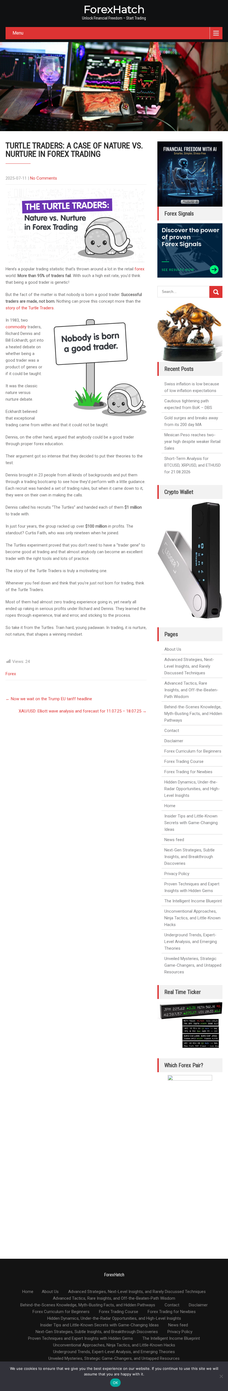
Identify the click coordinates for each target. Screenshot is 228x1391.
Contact (171, 730)
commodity (16, 326)
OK (115, 1382)
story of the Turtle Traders (30, 307)
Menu (18, 33)
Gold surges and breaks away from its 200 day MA (191, 421)
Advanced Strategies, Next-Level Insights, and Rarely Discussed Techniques (189, 666)
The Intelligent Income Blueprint (193, 900)
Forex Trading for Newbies (188, 771)
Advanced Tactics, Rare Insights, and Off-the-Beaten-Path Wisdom (191, 690)
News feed (174, 839)
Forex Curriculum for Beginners (192, 751)
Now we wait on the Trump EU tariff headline (49, 698)
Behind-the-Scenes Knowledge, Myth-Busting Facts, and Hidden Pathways (193, 713)
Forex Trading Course (184, 761)
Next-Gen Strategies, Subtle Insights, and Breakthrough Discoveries (189, 857)
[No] (221, 1376)
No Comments (43, 178)
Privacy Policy (176, 873)
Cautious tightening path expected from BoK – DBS (188, 404)
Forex (11, 673)
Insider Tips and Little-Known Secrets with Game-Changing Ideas (191, 823)
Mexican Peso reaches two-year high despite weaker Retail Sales (192, 441)
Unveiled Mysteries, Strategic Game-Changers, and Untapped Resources (192, 965)
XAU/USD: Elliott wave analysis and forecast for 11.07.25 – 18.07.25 (83, 711)
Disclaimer (173, 740)
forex (139, 268)
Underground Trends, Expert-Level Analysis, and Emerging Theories (190, 941)
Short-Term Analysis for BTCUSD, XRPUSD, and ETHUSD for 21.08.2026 (192, 465)
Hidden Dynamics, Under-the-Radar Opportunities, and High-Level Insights (192, 789)
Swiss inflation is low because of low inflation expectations (191, 387)
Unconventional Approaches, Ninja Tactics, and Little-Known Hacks (192, 918)
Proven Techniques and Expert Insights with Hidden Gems (191, 887)
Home (169, 805)
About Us (172, 649)
